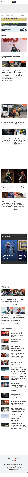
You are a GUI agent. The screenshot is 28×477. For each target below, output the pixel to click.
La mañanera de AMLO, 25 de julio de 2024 (18, 340)
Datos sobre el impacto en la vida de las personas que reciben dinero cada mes (7, 320)
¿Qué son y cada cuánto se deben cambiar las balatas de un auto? (18, 378)
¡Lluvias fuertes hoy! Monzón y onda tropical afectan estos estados (19, 74)
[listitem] (9, 250)
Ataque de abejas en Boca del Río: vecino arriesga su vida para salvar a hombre (13, 124)
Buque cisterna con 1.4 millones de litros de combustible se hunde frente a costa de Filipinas (18, 356)
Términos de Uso (8, 464)
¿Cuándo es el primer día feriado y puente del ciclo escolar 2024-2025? (19, 142)
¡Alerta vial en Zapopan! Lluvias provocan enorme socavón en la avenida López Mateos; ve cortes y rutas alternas (7, 75)
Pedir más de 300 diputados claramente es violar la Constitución (18, 303)
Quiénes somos (19, 466)
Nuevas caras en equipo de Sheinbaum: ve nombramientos (12, 57)
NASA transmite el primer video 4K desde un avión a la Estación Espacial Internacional (18, 370)
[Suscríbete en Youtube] (15, 460)
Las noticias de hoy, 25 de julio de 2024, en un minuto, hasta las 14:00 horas (18, 334)
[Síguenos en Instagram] (17, 460)
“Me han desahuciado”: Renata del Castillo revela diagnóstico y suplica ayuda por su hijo (20, 205)
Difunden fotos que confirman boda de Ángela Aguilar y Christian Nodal (8, 204)
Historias (5, 236)
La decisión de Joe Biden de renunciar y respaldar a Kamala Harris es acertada (18, 320)
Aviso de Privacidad (18, 464)
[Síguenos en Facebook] (10, 460)
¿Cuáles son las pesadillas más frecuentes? (6, 140)
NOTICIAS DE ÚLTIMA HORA (7, 15)
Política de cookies (13, 469)
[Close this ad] (27, 472)
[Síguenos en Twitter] (12, 460)
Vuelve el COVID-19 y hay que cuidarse (6, 300)
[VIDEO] (14, 51)
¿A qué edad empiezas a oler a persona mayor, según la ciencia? (18, 362)
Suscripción (18, 467)
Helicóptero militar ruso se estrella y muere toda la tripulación (17, 417)
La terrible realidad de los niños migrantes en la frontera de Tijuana (18, 403)
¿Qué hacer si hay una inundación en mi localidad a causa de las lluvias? (18, 409)
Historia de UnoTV (10, 467)
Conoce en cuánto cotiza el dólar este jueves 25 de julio (17, 348)
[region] (14, 8)
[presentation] (25, 29)
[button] (3, 2)
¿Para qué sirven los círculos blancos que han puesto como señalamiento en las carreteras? (18, 426)
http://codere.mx (15, 25)
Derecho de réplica (9, 466)
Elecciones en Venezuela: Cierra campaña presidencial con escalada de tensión (18, 386)
